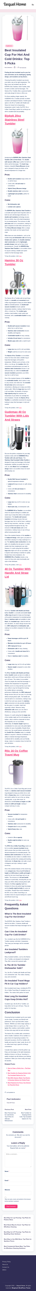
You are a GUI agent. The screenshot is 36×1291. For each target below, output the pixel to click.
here (20, 256)
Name (7, 1171)
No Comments (23, 67)
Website (7, 1190)
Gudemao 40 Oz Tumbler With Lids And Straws (17, 415)
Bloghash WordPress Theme (21, 1288)
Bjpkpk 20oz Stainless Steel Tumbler (14, 119)
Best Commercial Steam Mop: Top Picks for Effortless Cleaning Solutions (17, 1247)
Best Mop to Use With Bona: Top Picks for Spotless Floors (17, 1240)
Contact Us (5, 1267)
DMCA (4, 1270)
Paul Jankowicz (14, 1099)
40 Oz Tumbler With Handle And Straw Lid (18, 572)
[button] (11, 1102)
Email (7, 1180)
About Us (5, 1264)
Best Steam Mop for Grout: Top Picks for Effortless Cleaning (17, 1226)
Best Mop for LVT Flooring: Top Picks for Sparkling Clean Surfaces (17, 1233)
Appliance (9, 46)
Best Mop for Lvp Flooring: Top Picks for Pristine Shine (17, 1218)
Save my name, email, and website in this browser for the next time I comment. (18, 1200)
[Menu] (33, 4)
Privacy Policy (6, 1261)
